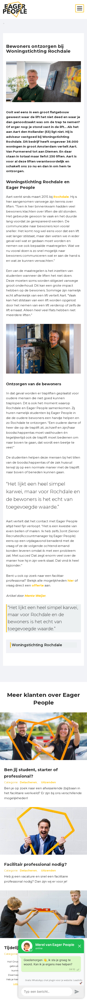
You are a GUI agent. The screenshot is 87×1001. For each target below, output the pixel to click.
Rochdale (61, 197)
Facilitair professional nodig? (35, 864)
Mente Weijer (34, 596)
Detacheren (28, 782)
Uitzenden (48, 782)
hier (71, 580)
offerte (38, 585)
